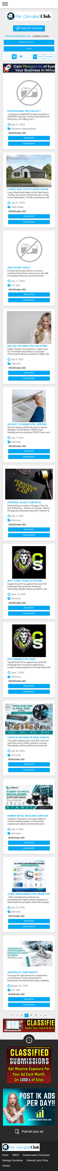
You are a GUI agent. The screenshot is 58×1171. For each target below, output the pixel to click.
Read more (29, 138)
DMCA (15, 1155)
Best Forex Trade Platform (24, 581)
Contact (6, 1165)
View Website (29, 144)
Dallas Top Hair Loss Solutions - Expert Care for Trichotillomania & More (28, 346)
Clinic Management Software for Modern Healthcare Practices (28, 894)
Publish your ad (31, 28)
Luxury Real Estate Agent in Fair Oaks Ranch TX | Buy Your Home (27, 189)
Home (5, 1155)
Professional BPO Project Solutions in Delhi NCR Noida (25, 111)
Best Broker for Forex (21, 659)
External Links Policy (37, 1160)
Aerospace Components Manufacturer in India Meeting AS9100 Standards (26, 972)
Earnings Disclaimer (12, 1160)
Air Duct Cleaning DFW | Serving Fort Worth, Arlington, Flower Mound (27, 424)
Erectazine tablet (18, 268)
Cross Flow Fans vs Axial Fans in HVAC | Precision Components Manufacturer (28, 737)
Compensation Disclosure (36, 1155)
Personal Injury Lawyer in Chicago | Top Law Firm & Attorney (29, 502)
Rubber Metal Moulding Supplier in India (27, 816)
